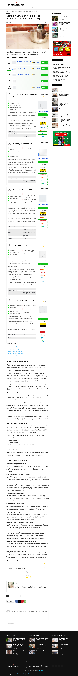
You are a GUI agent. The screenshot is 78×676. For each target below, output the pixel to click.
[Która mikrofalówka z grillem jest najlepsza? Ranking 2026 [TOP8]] (55, 120)
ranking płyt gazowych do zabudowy (15, 351)
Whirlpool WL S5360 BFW (23, 74)
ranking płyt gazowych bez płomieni (15, 353)
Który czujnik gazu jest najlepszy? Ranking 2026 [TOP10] (63, 639)
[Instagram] (56, 666)
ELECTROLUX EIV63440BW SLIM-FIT (24, 62)
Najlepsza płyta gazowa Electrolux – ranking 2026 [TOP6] (63, 104)
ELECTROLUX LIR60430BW (22, 87)
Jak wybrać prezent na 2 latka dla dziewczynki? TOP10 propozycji (64, 23)
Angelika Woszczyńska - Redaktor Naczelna (25, 583)
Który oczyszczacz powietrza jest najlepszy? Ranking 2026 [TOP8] (19, 639)
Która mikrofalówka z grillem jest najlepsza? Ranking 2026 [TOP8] (64, 120)
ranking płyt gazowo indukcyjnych (15, 358)
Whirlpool (22, 595)
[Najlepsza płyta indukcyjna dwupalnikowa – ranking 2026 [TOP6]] (55, 115)
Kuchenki (16, 11)
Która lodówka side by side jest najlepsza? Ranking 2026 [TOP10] (42, 639)
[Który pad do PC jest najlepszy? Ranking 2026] (55, 35)
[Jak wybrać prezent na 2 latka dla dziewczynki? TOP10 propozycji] (55, 24)
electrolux (14, 595)
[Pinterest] (22, 601)
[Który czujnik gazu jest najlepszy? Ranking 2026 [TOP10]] (55, 640)
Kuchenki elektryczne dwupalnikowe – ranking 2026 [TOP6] (64, 109)
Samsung (18, 595)
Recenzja (39, 62)
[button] (71, 7)
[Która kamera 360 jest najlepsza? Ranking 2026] (55, 18)
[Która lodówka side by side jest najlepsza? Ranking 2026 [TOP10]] (32, 640)
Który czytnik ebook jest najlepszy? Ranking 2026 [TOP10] (18, 645)
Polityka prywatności (30, 674)
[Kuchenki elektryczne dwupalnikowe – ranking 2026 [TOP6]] (55, 109)
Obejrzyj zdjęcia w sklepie (43, 111)
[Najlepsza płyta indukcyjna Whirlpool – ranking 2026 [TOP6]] (55, 95)
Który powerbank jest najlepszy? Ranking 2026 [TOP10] (41, 645)
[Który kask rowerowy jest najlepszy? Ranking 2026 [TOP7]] (55, 29)
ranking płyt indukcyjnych (13, 346)
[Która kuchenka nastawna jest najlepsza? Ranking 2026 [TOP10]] (55, 90)
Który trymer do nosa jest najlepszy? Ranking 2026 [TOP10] (18, 652)
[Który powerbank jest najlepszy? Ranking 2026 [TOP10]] (32, 646)
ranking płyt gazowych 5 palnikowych (16, 349)
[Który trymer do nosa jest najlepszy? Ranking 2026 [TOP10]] (9, 652)
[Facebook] (16, 601)
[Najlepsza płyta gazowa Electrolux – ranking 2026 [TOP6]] (55, 104)
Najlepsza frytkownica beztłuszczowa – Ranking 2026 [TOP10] (65, 645)
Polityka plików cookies (20, 674)
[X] (19, 601)
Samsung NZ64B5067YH (22, 68)
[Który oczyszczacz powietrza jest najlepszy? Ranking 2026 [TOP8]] (9, 640)
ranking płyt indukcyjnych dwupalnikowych (17, 355)
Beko (10, 595)
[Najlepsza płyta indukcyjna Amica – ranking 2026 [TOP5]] (55, 125)
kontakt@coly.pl (42, 670)
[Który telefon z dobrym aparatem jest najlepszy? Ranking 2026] (32, 652)
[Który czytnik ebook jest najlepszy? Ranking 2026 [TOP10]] (9, 646)
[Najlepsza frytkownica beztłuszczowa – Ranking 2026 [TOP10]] (55, 646)
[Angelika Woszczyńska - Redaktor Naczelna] (11, 586)
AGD (13, 11)
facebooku (27, 563)
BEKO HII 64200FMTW (21, 81)
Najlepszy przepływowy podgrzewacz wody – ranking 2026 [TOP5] (64, 652)
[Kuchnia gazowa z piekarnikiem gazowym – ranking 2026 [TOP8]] (55, 100)
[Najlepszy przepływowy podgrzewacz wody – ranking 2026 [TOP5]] (55, 652)
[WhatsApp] (25, 601)
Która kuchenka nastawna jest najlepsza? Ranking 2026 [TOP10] (64, 90)
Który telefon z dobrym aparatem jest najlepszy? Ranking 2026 (41, 652)
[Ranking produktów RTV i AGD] (18, 3)
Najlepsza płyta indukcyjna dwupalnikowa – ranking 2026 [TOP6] (64, 115)
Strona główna (8, 11)
